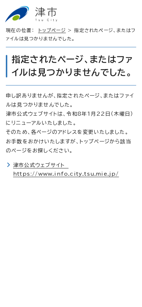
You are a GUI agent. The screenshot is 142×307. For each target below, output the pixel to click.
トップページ (52, 30)
